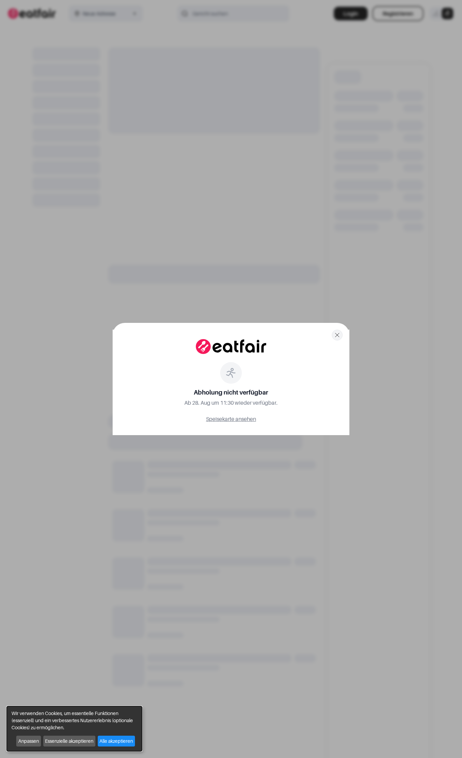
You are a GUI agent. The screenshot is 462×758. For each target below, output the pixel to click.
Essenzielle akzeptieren (69, 741)
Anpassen (28, 741)
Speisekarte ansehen (231, 419)
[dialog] (74, 728)
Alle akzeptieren (116, 741)
